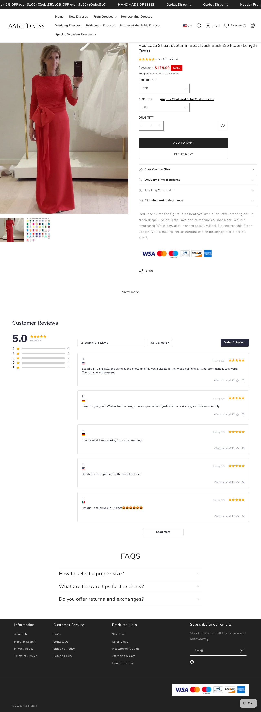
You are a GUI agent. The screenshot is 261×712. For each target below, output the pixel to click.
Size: (176, 99)
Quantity (146, 118)
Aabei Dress (30, 705)
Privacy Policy (23, 649)
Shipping (144, 73)
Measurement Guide (125, 649)
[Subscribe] (242, 651)
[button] (104, 16)
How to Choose (123, 663)
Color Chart (120, 642)
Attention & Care (123, 656)
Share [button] (150, 271)
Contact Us (61, 642)
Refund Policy (63, 656)
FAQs (57, 634)
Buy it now (183, 154)
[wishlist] (222, 125)
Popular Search (24, 642)
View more (130, 292)
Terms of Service (25, 656)
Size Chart (119, 634)
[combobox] (160, 343)
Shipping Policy (64, 649)
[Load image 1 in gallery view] (12, 230)
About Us (21, 634)
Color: (147, 80)
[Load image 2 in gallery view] (38, 230)
